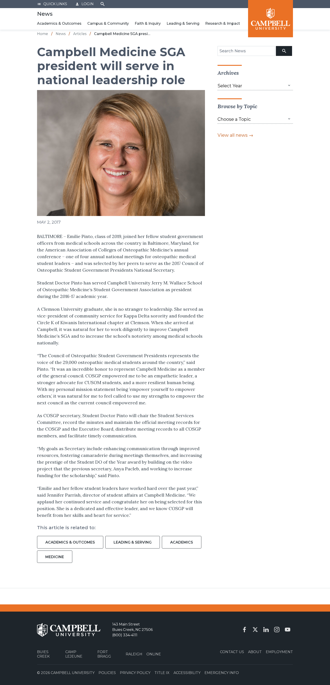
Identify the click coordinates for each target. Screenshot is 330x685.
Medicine (54, 557)
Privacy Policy (135, 673)
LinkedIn (266, 629)
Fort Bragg (104, 654)
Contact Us (232, 652)
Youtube (287, 629)
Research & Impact (222, 23)
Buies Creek (43, 654)
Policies (107, 673)
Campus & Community (108, 23)
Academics (181, 542)
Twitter (255, 629)
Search (103, 4)
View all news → (235, 135)
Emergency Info (222, 673)
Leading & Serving (183, 23)
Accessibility (187, 673)
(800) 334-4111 (124, 635)
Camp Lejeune (73, 654)
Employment (279, 652)
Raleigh (134, 654)
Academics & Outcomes (59, 23)
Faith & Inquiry (148, 23)
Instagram (276, 629)
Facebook (244, 629)
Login (84, 4)
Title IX (161, 673)
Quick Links (52, 4)
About (255, 652)
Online (153, 654)
